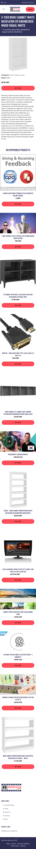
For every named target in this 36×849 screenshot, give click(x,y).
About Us (7, 812)
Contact (13, 844)
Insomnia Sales (9, 805)
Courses (22, 75)
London (5, 2)
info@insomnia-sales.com (28, 2)
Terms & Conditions (23, 844)
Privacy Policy (15, 846)
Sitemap (22, 846)
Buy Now (18, 88)
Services (7, 816)
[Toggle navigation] (3, 9)
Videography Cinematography (18, 454)
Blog (5, 819)
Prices (30, 9)
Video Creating (14, 75)
